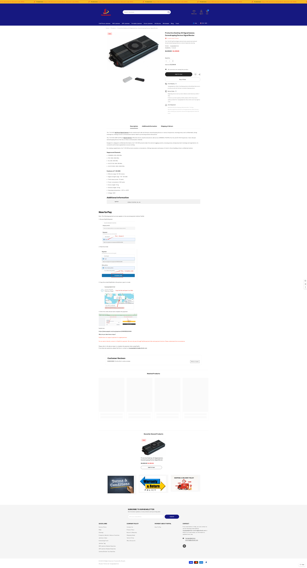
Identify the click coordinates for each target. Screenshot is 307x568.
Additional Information (149, 126)
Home (107, 28)
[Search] (147, 12)
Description (134, 126)
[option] (133, 51)
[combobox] (145, 12)
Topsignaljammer (114, 563)
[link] (111, 414)
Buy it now (182, 79)
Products (113, 28)
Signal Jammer (127, 137)
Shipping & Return (167, 126)
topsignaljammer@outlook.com (138, 348)
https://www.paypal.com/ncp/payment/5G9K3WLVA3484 (115, 331)
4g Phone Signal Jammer (122, 132)
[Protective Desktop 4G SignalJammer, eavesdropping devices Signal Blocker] (153, 447)
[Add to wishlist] (195, 74)
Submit (172, 516)
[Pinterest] (184, 546)
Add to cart (178, 74)
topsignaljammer (174, 46)
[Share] (198, 74)
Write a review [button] (195, 361)
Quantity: (167, 58)
